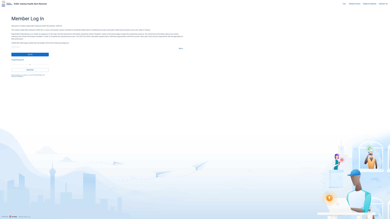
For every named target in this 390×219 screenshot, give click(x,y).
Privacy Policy (354, 4)
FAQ (344, 4)
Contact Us (383, 4)
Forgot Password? (17, 60)
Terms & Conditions (17, 76)
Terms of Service (369, 4)
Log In (30, 54)
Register (30, 70)
